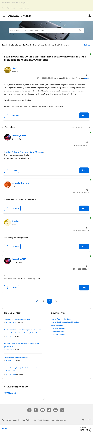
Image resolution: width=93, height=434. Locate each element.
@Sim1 (9, 152)
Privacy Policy (25, 420)
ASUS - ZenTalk (19, 16)
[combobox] (56, 30)
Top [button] (5, 428)
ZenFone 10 (9, 360)
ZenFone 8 (27, 45)
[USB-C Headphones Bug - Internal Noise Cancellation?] (85, 127)
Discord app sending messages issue (17, 357)
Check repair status (58, 328)
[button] (7, 115)
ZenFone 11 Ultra (11, 322)
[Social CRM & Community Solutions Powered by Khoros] (86, 429)
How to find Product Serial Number (65, 322)
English (4, 45)
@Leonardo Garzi (27, 152)
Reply (84, 115)
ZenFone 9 (9, 350)
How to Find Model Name (61, 319)
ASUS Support (10, 393)
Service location (57, 325)
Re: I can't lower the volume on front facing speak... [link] (51, 45)
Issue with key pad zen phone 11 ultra (17, 319)
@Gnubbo (38, 152)
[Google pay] (89, 127)
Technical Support (58, 334)
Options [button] (87, 45)
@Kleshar (16, 152)
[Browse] (5, 16)
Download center (58, 331)
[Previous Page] (37, 301)
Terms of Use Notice (9, 420)
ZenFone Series (15, 45)
